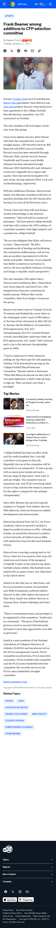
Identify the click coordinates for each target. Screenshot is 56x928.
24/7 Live (22, 4)
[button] (4, 4)
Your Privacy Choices (24, 910)
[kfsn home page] (8, 849)
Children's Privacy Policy (12, 913)
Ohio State (9, 106)
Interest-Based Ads (23, 916)
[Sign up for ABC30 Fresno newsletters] (27, 892)
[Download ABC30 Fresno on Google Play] (26, 899)
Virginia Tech (19, 98)
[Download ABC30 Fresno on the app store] (10, 899)
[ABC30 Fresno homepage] (12, 4)
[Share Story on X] (11, 50)
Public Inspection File (41, 916)
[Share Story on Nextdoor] (25, 50)
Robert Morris (11, 102)
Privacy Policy (8, 910)
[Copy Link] (39, 50)
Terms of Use (8, 916)
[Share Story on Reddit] (18, 50)
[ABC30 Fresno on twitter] (13, 892)
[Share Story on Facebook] (4, 50)
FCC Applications (9, 919)
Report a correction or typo (15, 681)
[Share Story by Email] (32, 50)
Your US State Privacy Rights (35, 913)
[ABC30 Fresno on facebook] (6, 892)
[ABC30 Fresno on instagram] (20, 892)
